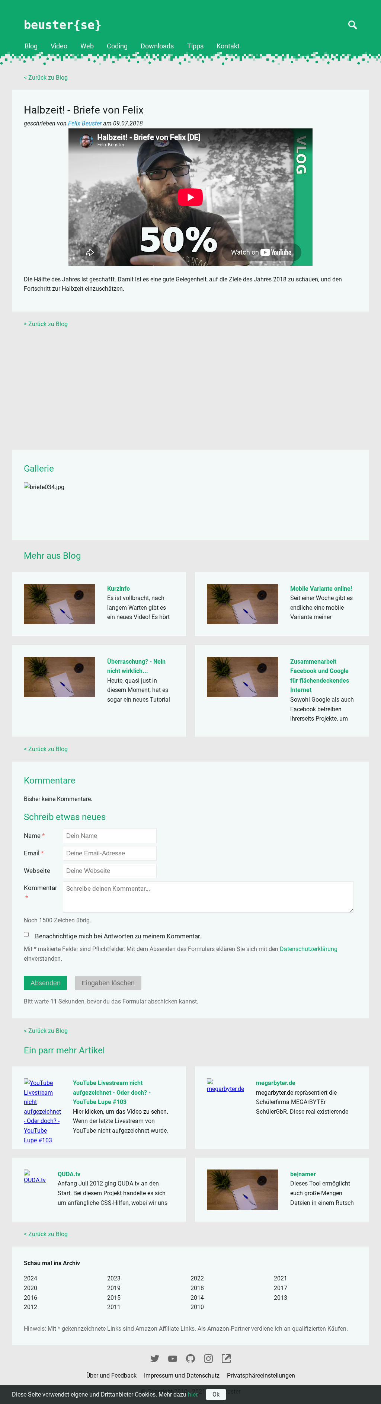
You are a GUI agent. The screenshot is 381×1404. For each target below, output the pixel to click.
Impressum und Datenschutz (182, 1375)
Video (59, 46)
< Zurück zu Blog (46, 77)
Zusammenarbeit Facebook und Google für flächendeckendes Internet (319, 676)
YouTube (172, 1357)
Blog (31, 46)
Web (87, 46)
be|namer (303, 1174)
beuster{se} (63, 25)
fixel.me (226, 1357)
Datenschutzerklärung (308, 949)
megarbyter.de (275, 1082)
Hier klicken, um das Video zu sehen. (120, 1111)
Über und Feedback (112, 1375)
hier (192, 1394)
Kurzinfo (118, 588)
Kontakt (228, 46)
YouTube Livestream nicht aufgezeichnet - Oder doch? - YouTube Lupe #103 (112, 1092)
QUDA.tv (69, 1174)
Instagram (208, 1357)
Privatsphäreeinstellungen (261, 1375)
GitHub (190, 1357)
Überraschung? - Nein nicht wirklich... (136, 666)
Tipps (195, 46)
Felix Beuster (85, 123)
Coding (117, 46)
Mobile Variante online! (321, 588)
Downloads (157, 46)
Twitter (154, 1357)
